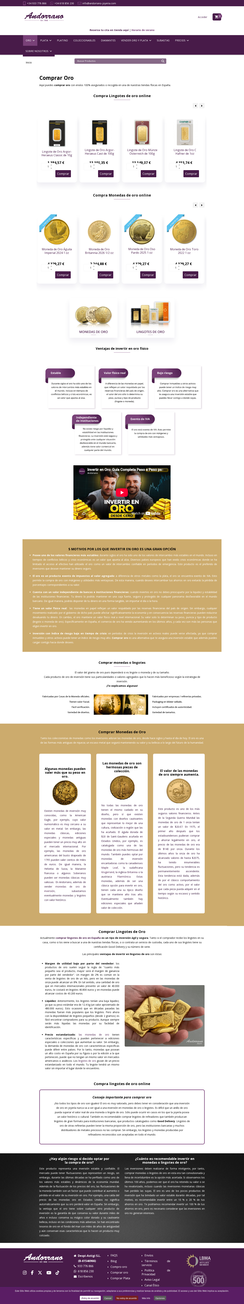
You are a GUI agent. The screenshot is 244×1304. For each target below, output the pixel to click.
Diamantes (108, 40)
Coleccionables (84, 40)
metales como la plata (154, 576)
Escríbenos (85, 1276)
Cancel (107, 1298)
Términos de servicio (156, 1263)
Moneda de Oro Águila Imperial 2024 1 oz (57, 251)
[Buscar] (163, 61)
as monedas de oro (94, 1034)
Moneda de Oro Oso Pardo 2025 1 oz (141, 251)
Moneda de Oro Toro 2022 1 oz (184, 251)
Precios (180, 40)
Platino (62, 40)
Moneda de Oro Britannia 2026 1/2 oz (99, 251)
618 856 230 (86, 1271)
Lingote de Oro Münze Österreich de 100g (142, 152)
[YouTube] (48, 1272)
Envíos (149, 1255)
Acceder (202, 17)
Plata (44, 40)
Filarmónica (124, 876)
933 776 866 (85, 1266)
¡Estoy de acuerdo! (90, 1298)
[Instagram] (25, 1272)
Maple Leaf (109, 868)
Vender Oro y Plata (134, 40)
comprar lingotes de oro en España (78, 938)
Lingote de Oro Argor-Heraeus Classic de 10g (56, 153)
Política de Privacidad (156, 1272)
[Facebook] (32, 1272)
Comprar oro (119, 1272)
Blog (114, 1261)
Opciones (160, 1298)
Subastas (163, 40)
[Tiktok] (57, 1272)
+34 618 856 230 (64, 3)
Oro (28, 40)
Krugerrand (107, 872)
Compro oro (119, 1267)
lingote (37, 621)
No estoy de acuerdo (127, 1298)
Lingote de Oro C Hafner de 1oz (185, 152)
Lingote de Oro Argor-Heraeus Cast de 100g (99, 152)
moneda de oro (53, 621)
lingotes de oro (87, 1060)
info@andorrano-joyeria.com (99, 3)
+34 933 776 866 (36, 3)
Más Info (146, 1298)
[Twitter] (40, 1272)
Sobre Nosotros (37, 51)
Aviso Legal (152, 1280)
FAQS (114, 1255)
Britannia (132, 872)
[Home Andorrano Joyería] (45, 1258)
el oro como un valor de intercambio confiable (113, 564)
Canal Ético (152, 1285)
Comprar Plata (120, 1278)
